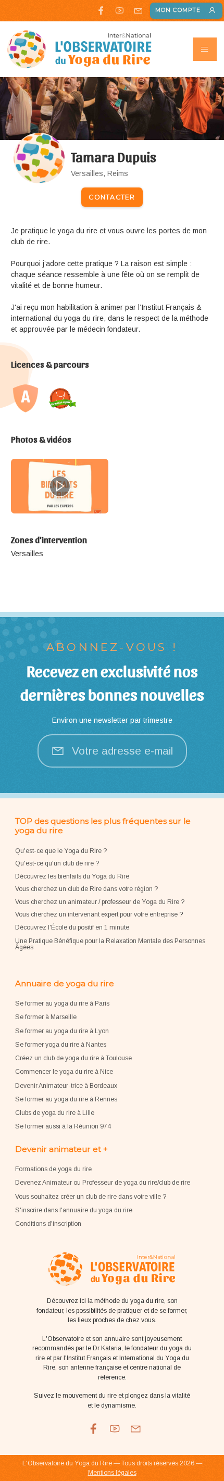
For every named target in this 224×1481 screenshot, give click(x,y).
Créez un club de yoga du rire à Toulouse (73, 1058)
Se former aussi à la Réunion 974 (63, 1126)
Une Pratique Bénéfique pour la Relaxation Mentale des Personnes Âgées (110, 944)
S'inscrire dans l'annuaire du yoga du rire (73, 1210)
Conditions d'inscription (48, 1223)
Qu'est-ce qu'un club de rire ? (57, 863)
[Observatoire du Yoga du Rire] (79, 49)
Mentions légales (112, 1472)
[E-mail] (137, 10)
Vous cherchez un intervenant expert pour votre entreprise (97, 914)
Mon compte (178, 10)
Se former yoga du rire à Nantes (60, 1044)
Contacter (112, 197)
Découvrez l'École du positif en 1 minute (72, 927)
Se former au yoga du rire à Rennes (66, 1099)
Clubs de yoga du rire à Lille (54, 1112)
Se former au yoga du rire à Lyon (62, 1031)
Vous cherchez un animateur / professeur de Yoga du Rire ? (99, 902)
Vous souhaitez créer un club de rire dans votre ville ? (90, 1196)
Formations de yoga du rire (53, 1169)
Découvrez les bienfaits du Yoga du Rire (72, 876)
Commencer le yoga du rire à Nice (64, 1071)
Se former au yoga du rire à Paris (62, 1003)
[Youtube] (119, 10)
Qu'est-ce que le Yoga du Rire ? (61, 851)
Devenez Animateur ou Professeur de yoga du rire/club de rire (102, 1182)
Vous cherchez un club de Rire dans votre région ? (86, 889)
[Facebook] (100, 10)
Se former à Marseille (46, 1017)
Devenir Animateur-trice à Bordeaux (66, 1085)
